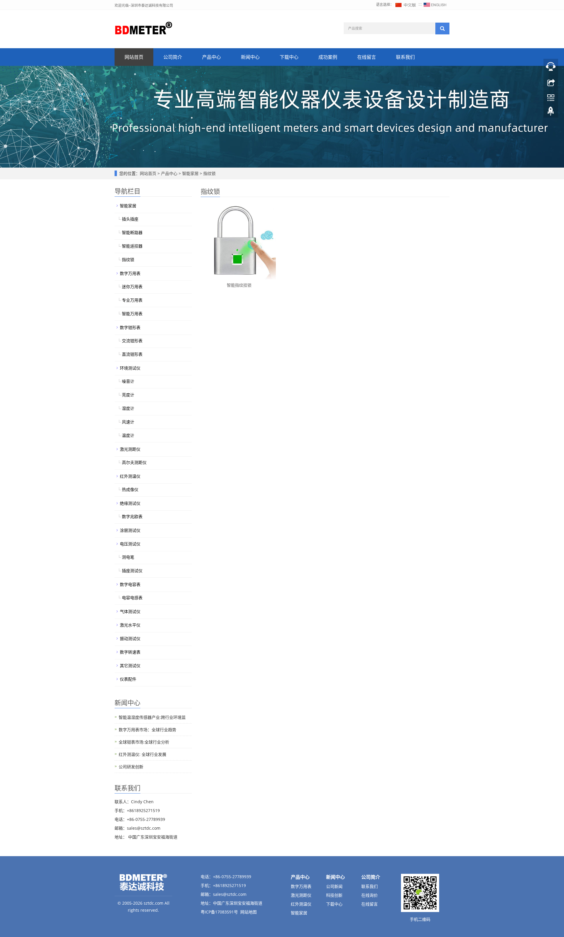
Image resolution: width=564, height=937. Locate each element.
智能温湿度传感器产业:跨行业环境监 (152, 717)
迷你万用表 (132, 286)
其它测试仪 (130, 665)
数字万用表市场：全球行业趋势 (147, 729)
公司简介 (172, 57)
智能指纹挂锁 (239, 285)
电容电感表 (132, 597)
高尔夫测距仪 (134, 462)
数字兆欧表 (132, 516)
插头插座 (130, 219)
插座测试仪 (132, 570)
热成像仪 (130, 489)
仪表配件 (128, 679)
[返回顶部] (550, 112)
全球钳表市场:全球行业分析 (144, 742)
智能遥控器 (132, 246)
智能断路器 (132, 232)
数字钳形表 (130, 327)
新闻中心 (250, 57)
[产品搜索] (442, 28)
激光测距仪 (130, 449)
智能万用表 (132, 313)
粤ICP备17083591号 (219, 912)
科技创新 (334, 895)
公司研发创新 (131, 766)
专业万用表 (132, 300)
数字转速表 (130, 652)
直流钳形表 (132, 354)
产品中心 (211, 57)
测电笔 (128, 557)
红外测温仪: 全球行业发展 (142, 754)
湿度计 (128, 408)
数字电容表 (130, 584)
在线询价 (369, 895)
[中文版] (406, 4)
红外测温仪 (130, 476)
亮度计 (128, 394)
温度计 (128, 435)
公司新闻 (334, 886)
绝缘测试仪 (130, 503)
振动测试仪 (130, 638)
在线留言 (366, 57)
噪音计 (128, 381)
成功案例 (327, 57)
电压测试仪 (130, 544)
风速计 (128, 422)
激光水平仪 (130, 625)
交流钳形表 (132, 340)
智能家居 (190, 173)
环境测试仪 (130, 368)
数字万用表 (130, 273)
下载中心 (289, 57)
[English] (435, 4)
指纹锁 (209, 173)
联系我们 (405, 57)
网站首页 (134, 57)
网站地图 (248, 912)
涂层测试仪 (130, 530)
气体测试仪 (130, 611)
